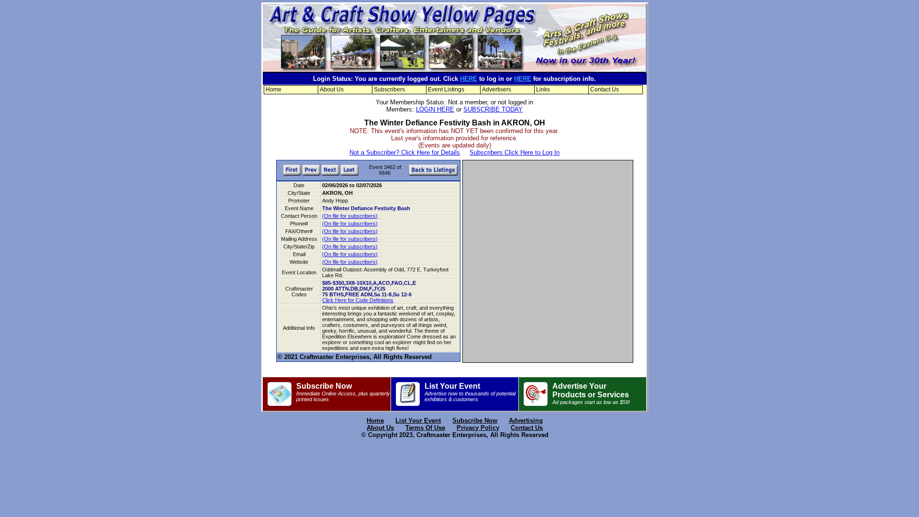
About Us (332, 89)
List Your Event (470, 392)
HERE (468, 78)
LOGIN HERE (435, 109)
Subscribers (389, 89)
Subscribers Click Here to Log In (515, 152)
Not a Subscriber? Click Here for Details (404, 152)
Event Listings (446, 89)
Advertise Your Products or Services (591, 393)
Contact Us (604, 89)
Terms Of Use (425, 427)
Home (273, 89)
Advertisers (496, 89)
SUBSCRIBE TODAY (493, 109)
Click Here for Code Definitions (357, 300)
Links (543, 89)
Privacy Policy (478, 427)
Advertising (526, 420)
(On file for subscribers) (350, 216)
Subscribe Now (343, 392)
